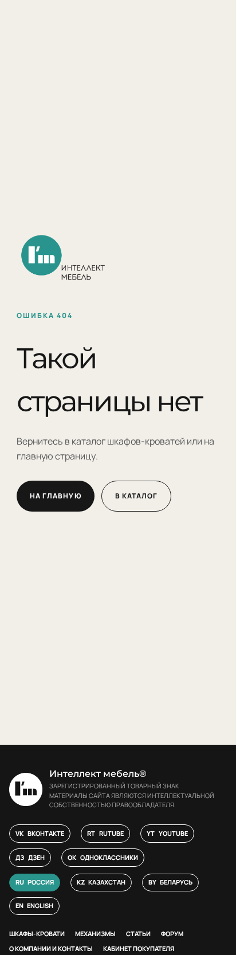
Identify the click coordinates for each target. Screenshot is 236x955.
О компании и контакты (51, 948)
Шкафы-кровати (37, 933)
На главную (55, 496)
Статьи (138, 933)
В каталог (136, 496)
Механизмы (95, 933)
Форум (172, 933)
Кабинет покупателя (138, 948)
